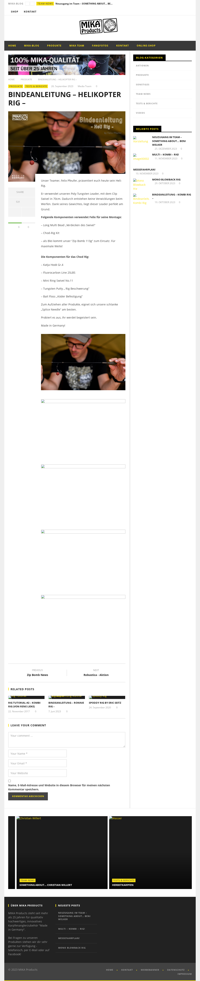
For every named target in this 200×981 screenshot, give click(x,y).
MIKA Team (76, 45)
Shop (14, 11)
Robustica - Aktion (96, 673)
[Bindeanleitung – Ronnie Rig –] (66, 697)
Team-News (45, 3)
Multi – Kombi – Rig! (165, 154)
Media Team (84, 86)
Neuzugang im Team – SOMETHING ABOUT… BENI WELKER (84, 3)
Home (12, 45)
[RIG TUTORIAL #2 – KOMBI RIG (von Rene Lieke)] (26, 697)
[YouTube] (181, 11)
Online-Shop (146, 45)
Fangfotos (100, 45)
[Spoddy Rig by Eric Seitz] (107, 697)
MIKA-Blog (31, 45)
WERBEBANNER (150, 969)
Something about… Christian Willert (37, 885)
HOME (109, 969)
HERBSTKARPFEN (114, 885)
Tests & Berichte (36, 86)
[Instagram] (188, 11)
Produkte (54, 45)
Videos (140, 112)
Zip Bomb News (37, 673)
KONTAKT (127, 969)
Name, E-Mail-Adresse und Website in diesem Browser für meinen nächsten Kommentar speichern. (59, 787)
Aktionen (142, 65)
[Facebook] (173, 11)
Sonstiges (142, 84)
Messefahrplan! (144, 169)
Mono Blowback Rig (166, 179)
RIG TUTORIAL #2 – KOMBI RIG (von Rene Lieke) (24, 704)
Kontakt (30, 11)
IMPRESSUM (185, 973)
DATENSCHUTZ (176, 969)
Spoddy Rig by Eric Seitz (105, 702)
